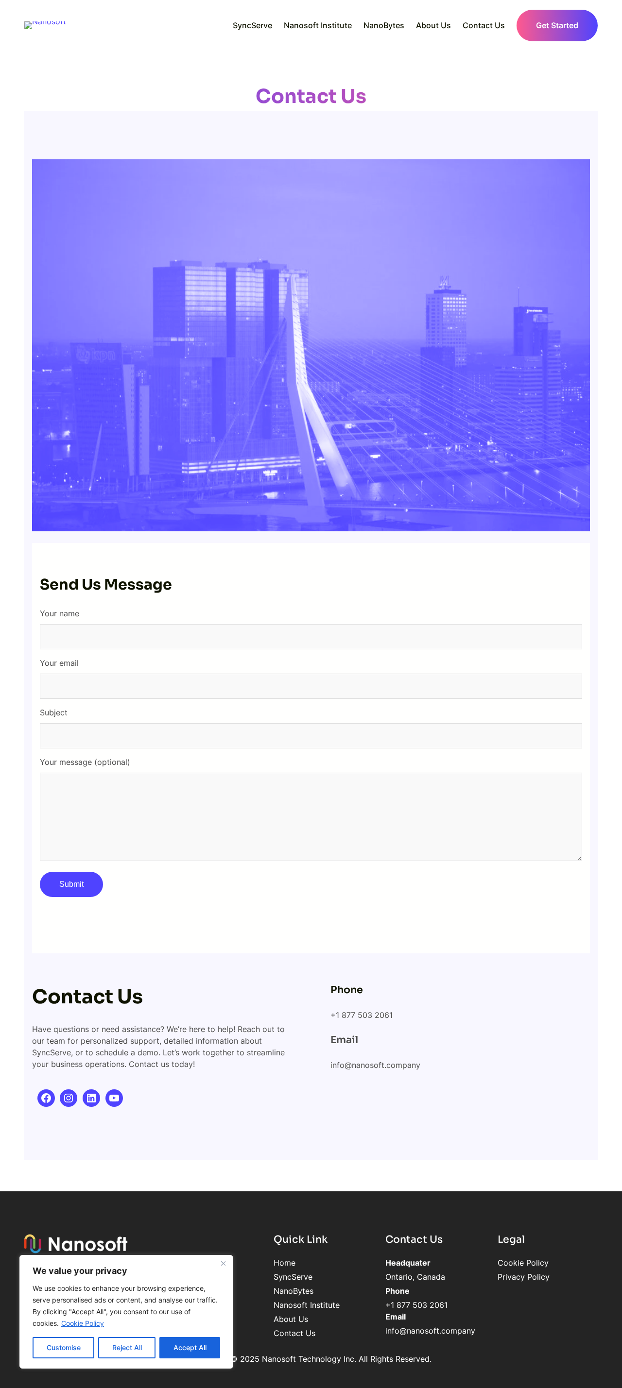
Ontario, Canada (415, 1277)
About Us (291, 1319)
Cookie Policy (82, 1323)
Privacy (511, 1277)
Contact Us (294, 1333)
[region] (126, 1312)
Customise (64, 1347)
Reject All (127, 1347)
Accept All (190, 1347)
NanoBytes (293, 1291)
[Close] (223, 1263)
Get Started (557, 25)
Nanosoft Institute (307, 1305)
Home (284, 1263)
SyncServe (293, 1277)
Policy (537, 1277)
